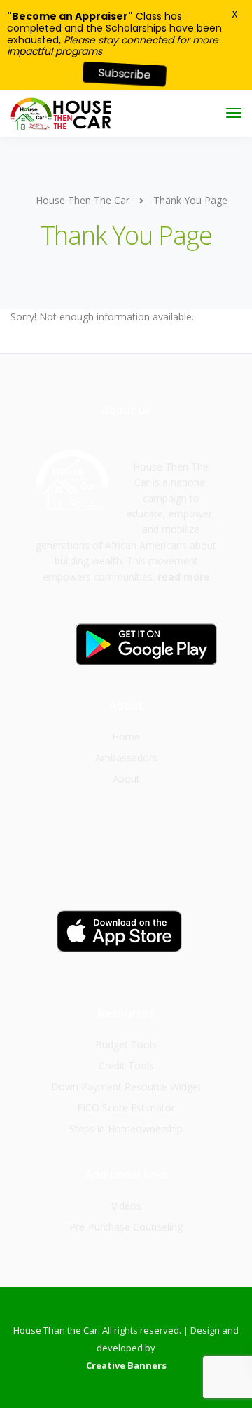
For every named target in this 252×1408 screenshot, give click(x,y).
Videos (126, 1205)
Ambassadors (126, 757)
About (126, 778)
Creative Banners (126, 1365)
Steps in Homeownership (126, 1128)
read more (184, 576)
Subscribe (124, 74)
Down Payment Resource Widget (126, 1086)
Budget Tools (126, 1044)
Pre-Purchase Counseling (126, 1226)
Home (126, 736)
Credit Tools (126, 1065)
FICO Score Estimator (126, 1107)
